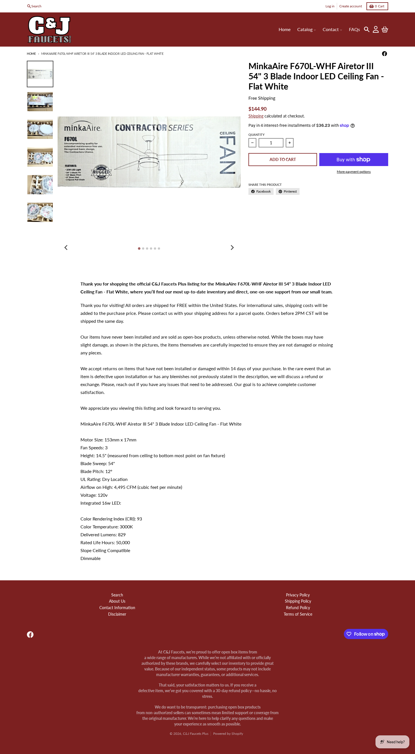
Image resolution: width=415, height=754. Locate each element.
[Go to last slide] (66, 248)
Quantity (256, 134)
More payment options (354, 171)
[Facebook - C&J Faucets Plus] (384, 53)
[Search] (366, 29)
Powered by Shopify (228, 733)
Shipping (255, 116)
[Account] (375, 29)
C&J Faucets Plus (195, 733)
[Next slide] (232, 248)
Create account (350, 6)
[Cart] (384, 29)
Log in (330, 6)
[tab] (139, 248)
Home (31, 53)
